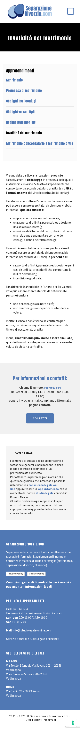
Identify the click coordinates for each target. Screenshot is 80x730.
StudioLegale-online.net (43, 639)
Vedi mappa (13, 670)
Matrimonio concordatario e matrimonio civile (39, 143)
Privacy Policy (15, 573)
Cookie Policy (36, 573)
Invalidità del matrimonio (24, 132)
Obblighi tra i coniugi (21, 101)
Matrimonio (14, 80)
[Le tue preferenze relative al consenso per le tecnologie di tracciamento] (73, 723)
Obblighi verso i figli (20, 111)
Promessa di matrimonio (24, 90)
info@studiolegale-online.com (32, 630)
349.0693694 (52, 388)
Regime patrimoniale (20, 122)
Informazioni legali (38, 587)
